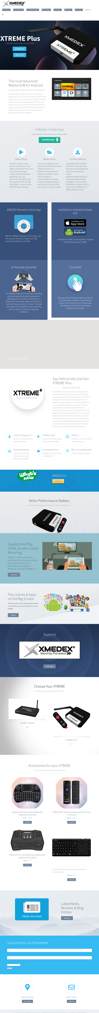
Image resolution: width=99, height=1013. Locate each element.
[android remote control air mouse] (75, 217)
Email (9, 955)
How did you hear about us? (16, 962)
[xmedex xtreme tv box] (27, 699)
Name (9, 947)
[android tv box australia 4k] (71, 699)
